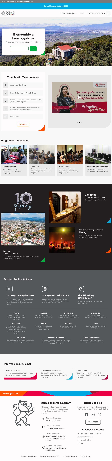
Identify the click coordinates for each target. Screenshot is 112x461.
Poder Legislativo (84, 440)
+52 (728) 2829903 (53, 421)
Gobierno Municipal (67, 13)
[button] (79, 97)
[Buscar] (33, 48)
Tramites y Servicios (95, 13)
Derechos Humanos (85, 437)
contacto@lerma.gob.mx (55, 429)
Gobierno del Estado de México (89, 434)
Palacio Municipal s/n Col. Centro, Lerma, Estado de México (56, 438)
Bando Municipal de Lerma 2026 (56, 6)
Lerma (81, 13)
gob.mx (80, 443)
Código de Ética (86, 457)
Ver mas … (23, 124)
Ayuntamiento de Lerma (28, 457)
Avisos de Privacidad (70, 457)
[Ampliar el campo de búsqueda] (108, 13)
